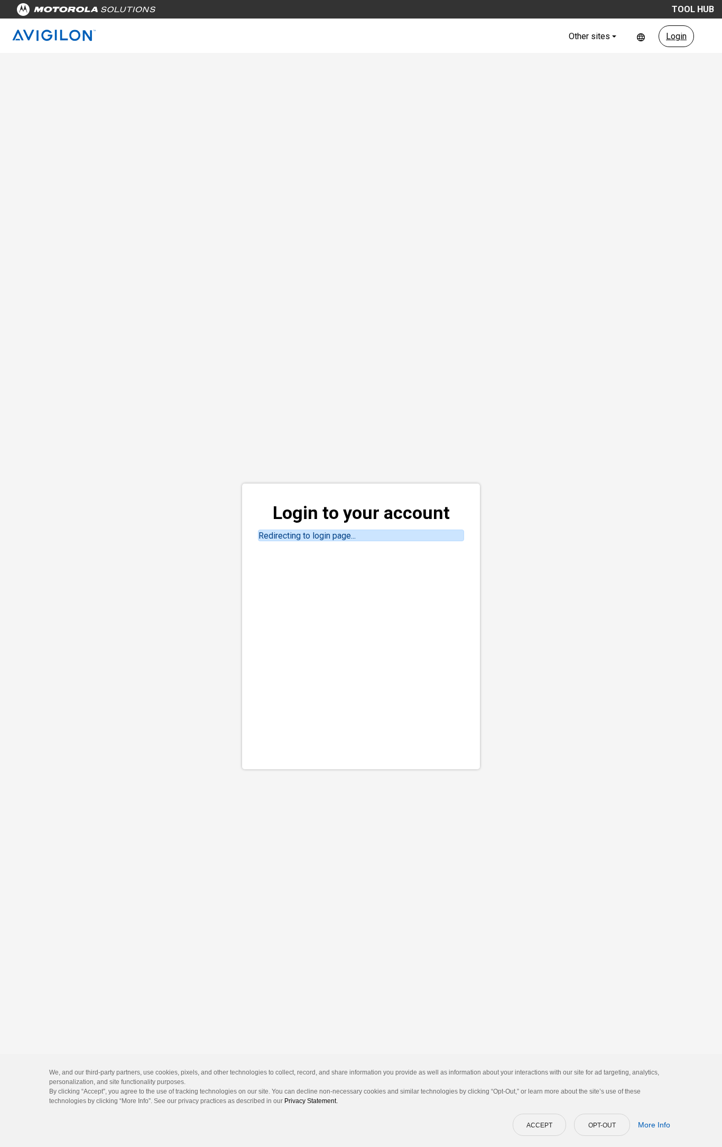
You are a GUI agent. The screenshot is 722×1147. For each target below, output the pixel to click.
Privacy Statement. (311, 1101)
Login (676, 36)
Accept (539, 1125)
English (641, 36)
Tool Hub (693, 9)
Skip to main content (201, 12)
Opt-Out (602, 1125)
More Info (654, 1125)
